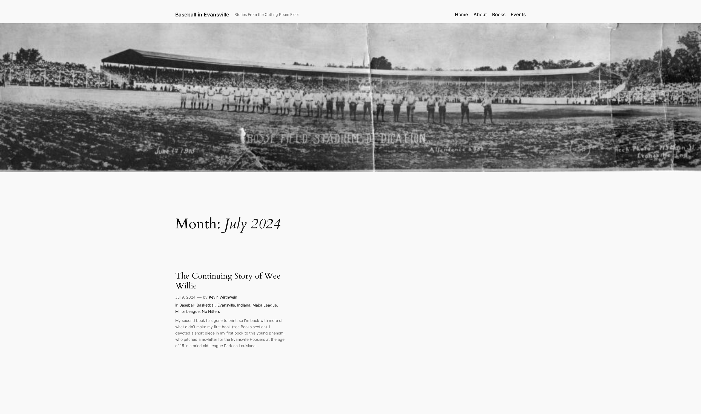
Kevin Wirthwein (223, 297)
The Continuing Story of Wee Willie (228, 281)
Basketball (206, 305)
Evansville (226, 305)
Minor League (187, 311)
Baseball (186, 305)
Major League (264, 305)
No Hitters (211, 311)
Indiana (243, 305)
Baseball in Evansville (202, 14)
